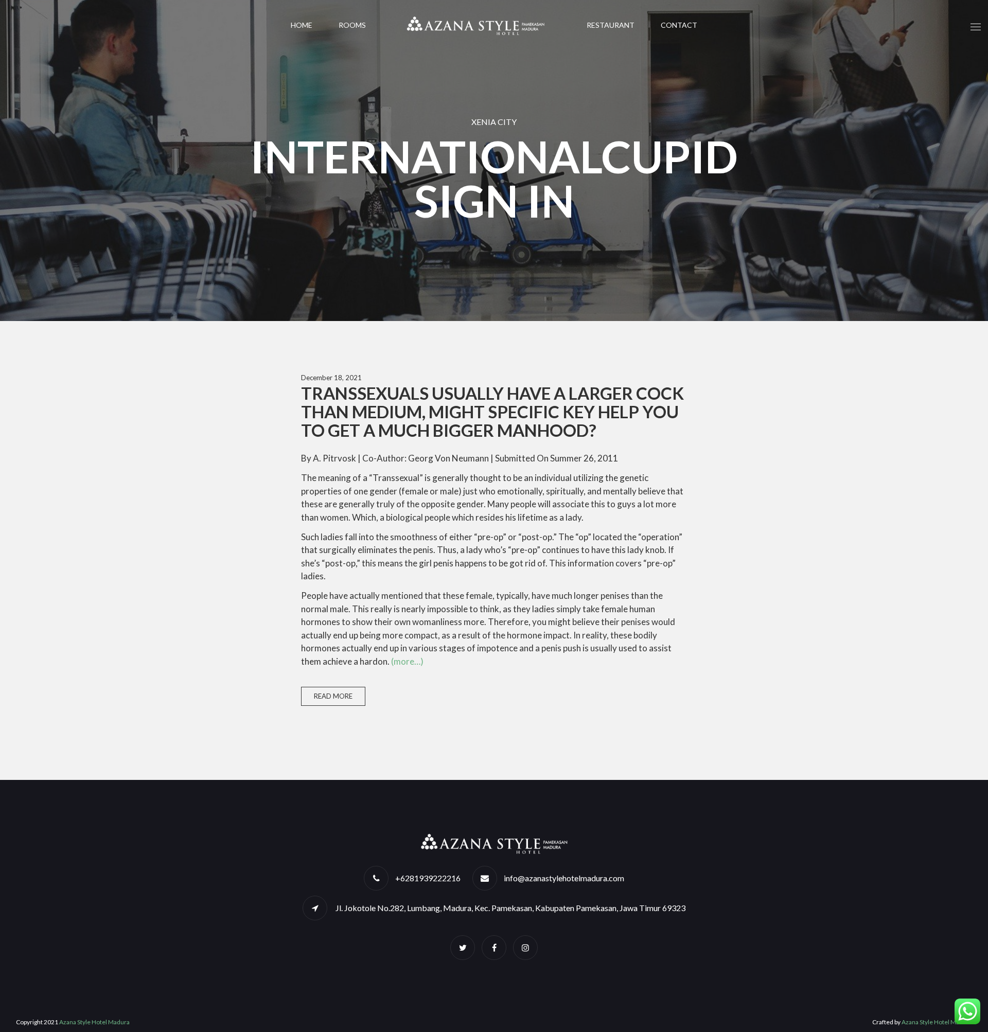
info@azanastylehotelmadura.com (564, 878)
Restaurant (610, 25)
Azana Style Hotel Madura (94, 1022)
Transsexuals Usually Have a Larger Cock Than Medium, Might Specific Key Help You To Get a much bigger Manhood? (492, 412)
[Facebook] (494, 947)
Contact (679, 25)
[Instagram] (525, 947)
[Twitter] (463, 947)
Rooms (352, 25)
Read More (333, 696)
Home (301, 25)
